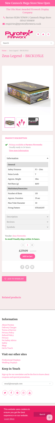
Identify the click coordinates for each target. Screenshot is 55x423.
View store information (19, 150)
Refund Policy (8, 335)
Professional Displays (11, 360)
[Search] (51, 43)
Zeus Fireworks (19, 236)
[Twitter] (5, 392)
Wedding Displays (9, 362)
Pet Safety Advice (9, 340)
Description (12, 217)
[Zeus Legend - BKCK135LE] (27, 92)
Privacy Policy (8, 332)
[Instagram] (23, 392)
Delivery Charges (9, 327)
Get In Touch (7, 348)
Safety (4, 343)
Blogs (4, 345)
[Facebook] (11, 392)
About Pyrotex (8, 325)
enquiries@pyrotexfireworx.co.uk (23, 23)
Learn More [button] (9, 419)
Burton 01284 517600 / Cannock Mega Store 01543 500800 (28, 19)
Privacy (5, 338)
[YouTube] (29, 392)
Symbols (11, 227)
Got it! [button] (42, 414)
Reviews (10, 222)
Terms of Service (9, 330)
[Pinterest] (17, 392)
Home (4, 51)
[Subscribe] (50, 383)
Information (12, 158)
